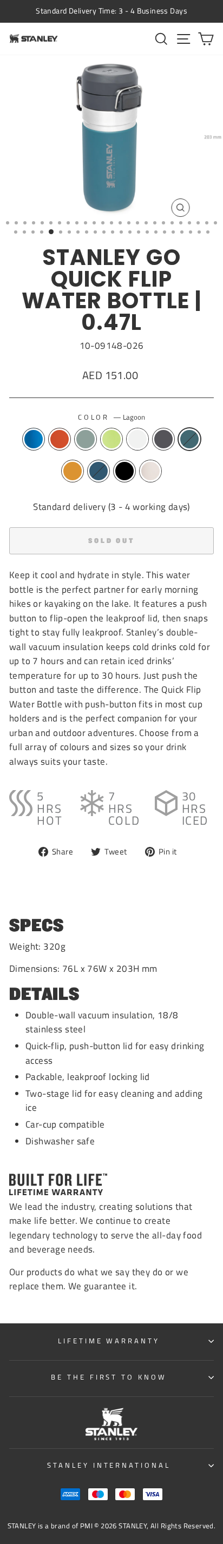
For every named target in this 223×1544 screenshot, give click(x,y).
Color (112, 417)
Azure (33, 439)
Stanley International (108, 1465)
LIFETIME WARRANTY (109, 1340)
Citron (111, 439)
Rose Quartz (150, 471)
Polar (137, 439)
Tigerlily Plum (59, 439)
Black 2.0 (124, 471)
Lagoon (189, 439)
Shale (85, 439)
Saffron (72, 471)
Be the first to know (109, 1376)
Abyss (98, 471)
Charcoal (163, 439)
